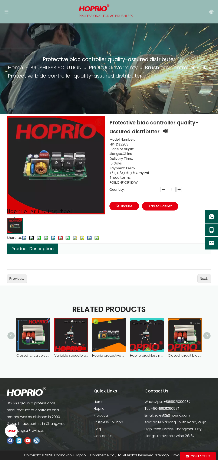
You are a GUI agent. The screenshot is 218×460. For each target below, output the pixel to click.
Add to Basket (160, 206)
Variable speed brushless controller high (71, 355)
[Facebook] (10, 440)
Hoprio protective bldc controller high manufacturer (109, 355)
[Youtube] (27, 440)
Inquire (126, 206)
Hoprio (99, 408)
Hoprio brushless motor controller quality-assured (147, 355)
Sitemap (162, 455)
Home (98, 401)
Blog (97, 429)
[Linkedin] (19, 440)
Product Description (32, 249)
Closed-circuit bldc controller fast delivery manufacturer (185, 355)
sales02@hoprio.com (172, 415)
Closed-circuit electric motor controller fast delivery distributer (33, 355)
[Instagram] (36, 440)
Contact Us (103, 435)
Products (101, 415)
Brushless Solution (108, 422)
